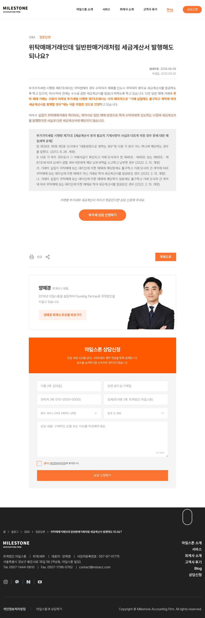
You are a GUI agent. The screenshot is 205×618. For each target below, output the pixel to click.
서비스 (106, 9)
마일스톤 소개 (84, 9)
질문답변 (45, 37)
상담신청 (192, 9)
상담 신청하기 (102, 475)
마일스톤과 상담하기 (49, 609)
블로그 (14, 531)
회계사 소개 (127, 9)
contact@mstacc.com (95, 567)
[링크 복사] (39, 257)
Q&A (32, 37)
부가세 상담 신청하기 (102, 215)
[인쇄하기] (31, 257)
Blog (170, 9)
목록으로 (165, 257)
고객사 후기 (150, 9)
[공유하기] (47, 257)
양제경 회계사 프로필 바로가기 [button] (62, 315)
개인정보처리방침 (58, 463)
